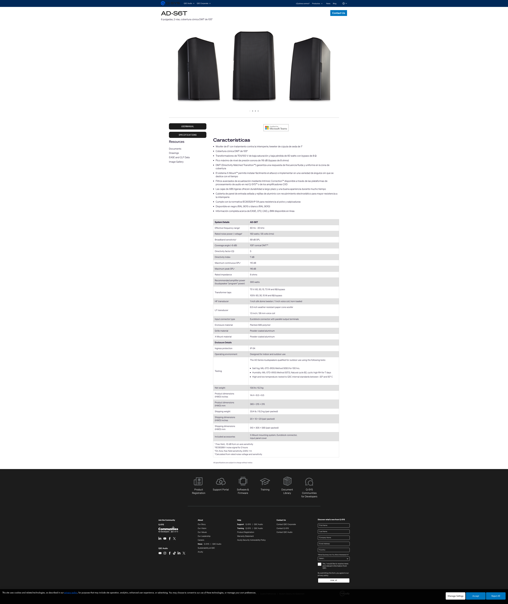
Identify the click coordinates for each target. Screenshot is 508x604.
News (328, 3)
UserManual (187, 126)
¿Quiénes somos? (303, 3)
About (200, 520)
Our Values (202, 532)
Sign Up (333, 580)
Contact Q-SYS (283, 528)
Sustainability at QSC (206, 548)
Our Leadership (204, 536)
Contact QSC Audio (284, 532)
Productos (316, 3)
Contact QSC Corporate (286, 524)
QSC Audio (163, 549)
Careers (201, 540)
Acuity (200, 552)
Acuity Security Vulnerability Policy (251, 540)
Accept (475, 595)
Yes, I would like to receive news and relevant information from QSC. (335, 566)
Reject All (496, 595)
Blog (334, 3)
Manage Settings (455, 595)
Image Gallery (176, 161)
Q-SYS (161, 524)
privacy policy (323, 575)
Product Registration (245, 532)
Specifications (188, 134)
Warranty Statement (245, 536)
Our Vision (202, 528)
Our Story (202, 524)
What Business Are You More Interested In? (333, 555)
